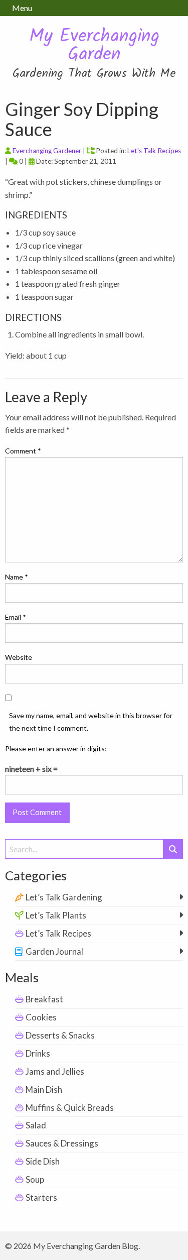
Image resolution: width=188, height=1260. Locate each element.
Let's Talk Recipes (154, 151)
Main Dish (44, 1089)
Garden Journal (54, 951)
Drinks (38, 1053)
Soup (35, 1179)
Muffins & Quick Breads (70, 1107)
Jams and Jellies (55, 1071)
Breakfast (44, 999)
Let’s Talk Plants (56, 915)
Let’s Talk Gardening (64, 897)
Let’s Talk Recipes (58, 933)
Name (16, 576)
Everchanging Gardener (47, 151)
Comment (23, 450)
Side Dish (43, 1161)
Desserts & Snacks (60, 1035)
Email (15, 617)
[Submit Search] (173, 849)
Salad (36, 1125)
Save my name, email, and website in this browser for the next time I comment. (90, 721)
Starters (41, 1197)
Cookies (41, 1017)
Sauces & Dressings (62, 1143)
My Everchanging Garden (94, 46)
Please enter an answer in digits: (56, 748)
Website (18, 657)
